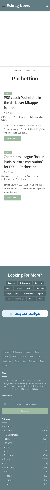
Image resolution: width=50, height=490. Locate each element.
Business (11, 283)
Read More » (12, 138)
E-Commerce (25, 283)
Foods (8, 288)
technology (19, 299)
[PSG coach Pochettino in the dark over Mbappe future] (25, 118)
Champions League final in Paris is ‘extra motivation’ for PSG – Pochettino (24, 161)
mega (8, 293)
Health (28, 288)
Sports (8, 93)
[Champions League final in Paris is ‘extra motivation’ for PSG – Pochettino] (25, 177)
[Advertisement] (25, 39)
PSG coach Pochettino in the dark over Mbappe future (22, 102)
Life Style (40, 288)
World (41, 299)
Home (20, 71)
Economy (38, 283)
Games (19, 288)
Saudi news (29, 293)
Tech (9, 299)
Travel (31, 299)
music (17, 293)
